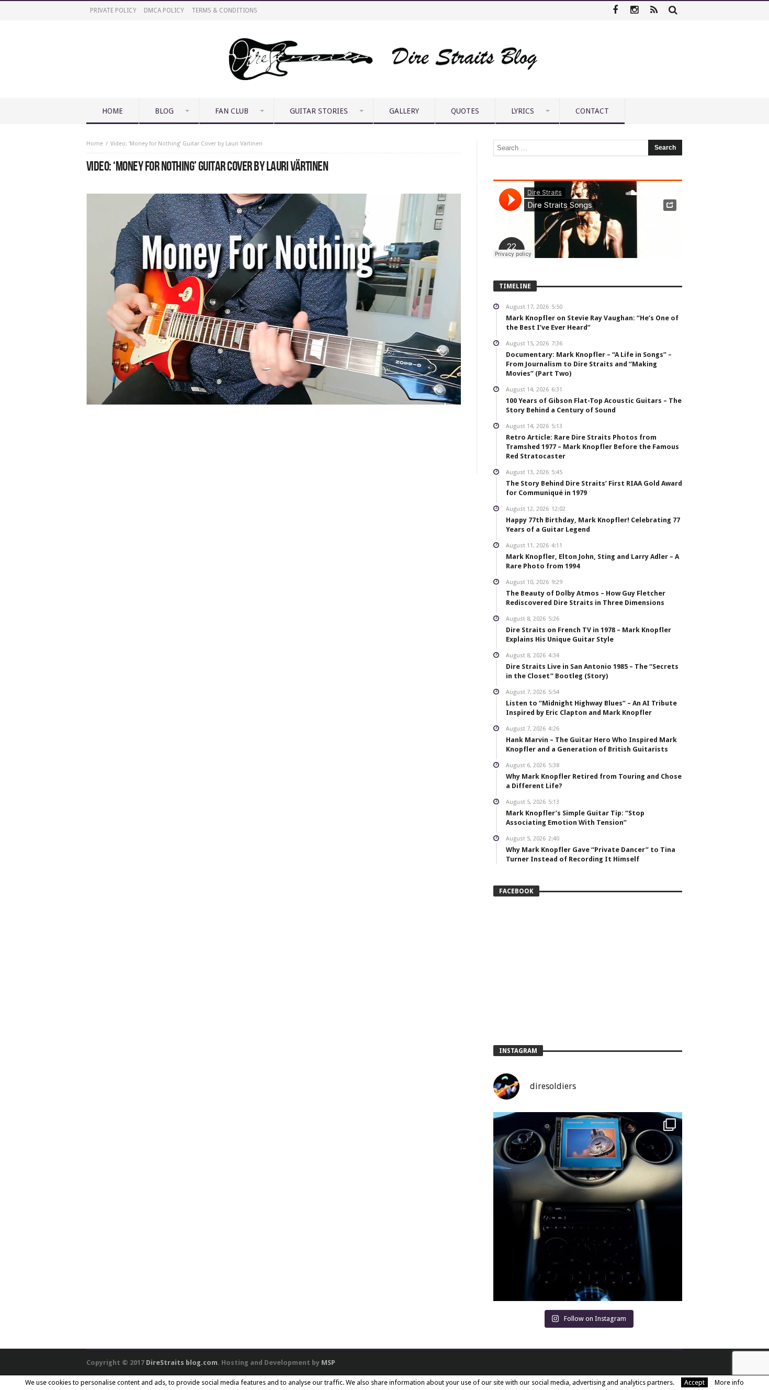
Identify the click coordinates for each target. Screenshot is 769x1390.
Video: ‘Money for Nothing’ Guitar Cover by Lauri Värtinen (186, 143)
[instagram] (634, 10)
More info (729, 1382)
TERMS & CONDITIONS (224, 10)
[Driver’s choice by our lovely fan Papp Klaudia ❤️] (587, 1206)
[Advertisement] (273, 436)
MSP (328, 1362)
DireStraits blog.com (182, 1362)
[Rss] (653, 10)
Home (94, 143)
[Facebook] (615, 10)
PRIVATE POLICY (113, 10)
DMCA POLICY (164, 10)
